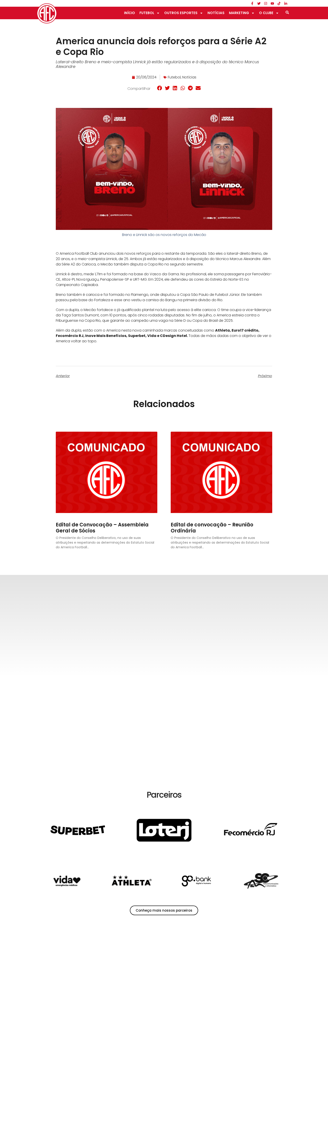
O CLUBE (266, 13)
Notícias (189, 77)
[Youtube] (272, 3)
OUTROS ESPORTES (180, 13)
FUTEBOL (146, 13)
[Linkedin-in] (285, 3)
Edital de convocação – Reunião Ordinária (212, 527)
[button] (159, 88)
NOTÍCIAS (216, 13)
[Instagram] (265, 3)
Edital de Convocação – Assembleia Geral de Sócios (102, 527)
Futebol (174, 77)
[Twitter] (258, 3)
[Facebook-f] (252, 3)
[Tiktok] (279, 3)
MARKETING (239, 13)
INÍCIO (129, 13)
